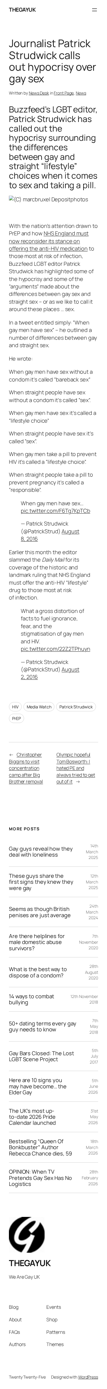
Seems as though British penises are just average (40, 912)
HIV (15, 707)
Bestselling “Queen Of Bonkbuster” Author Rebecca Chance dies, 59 (40, 1147)
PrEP (16, 718)
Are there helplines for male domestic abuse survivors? (37, 942)
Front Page (64, 93)
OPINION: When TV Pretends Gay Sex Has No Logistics (40, 1178)
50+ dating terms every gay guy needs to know (42, 1026)
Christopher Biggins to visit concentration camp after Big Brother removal (26, 768)
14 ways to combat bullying (31, 999)
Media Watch (39, 707)
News (81, 93)
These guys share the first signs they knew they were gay (41, 882)
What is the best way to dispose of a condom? (38, 972)
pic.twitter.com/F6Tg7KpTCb (55, 510)
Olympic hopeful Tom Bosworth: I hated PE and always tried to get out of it (75, 768)
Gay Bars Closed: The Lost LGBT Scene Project (41, 1056)
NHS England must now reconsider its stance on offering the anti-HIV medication (49, 241)
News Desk (39, 93)
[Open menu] (94, 9)
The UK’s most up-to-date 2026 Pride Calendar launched (32, 1117)
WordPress (88, 1377)
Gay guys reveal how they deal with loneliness (41, 852)
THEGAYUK (22, 9)
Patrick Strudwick (75, 707)
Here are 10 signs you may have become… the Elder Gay (38, 1086)
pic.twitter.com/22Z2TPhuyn (55, 648)
